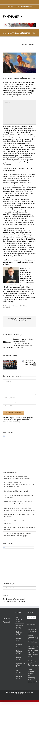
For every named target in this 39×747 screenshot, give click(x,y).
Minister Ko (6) (19, 646)
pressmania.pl (21, 601)
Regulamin (6, 622)
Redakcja (7, 306)
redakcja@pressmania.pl (16, 599)
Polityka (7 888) (19, 652)
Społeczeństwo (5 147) (19, 665)
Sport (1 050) (18, 671)
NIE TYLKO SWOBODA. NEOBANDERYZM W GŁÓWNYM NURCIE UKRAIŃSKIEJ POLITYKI (19, 485)
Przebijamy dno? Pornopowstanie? (16, 491)
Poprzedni (23, 44)
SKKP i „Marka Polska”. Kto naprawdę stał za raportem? (31, 675)
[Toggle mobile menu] (35, 12)
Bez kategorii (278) (19, 619)
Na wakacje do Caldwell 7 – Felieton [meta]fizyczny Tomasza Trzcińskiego (31, 635)
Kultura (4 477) (18, 639)
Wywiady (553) (19, 677)
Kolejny (31, 44)
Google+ (3, 701)
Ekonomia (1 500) (19, 627)
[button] (4, 364)
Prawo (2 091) (18, 658)
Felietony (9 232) (19, 633)
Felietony (25, 306)
